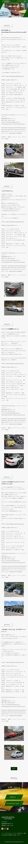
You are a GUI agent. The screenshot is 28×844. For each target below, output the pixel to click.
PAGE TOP (13, 777)
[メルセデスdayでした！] (14, 282)
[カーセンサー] (2, 829)
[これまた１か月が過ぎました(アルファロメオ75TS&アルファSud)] (14, 583)
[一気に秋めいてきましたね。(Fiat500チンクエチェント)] (14, 727)
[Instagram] (8, 829)
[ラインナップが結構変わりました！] (14, 435)
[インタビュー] (5, 829)
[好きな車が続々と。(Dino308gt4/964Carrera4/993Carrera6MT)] (14, 144)
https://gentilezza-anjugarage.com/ (15, 76)
